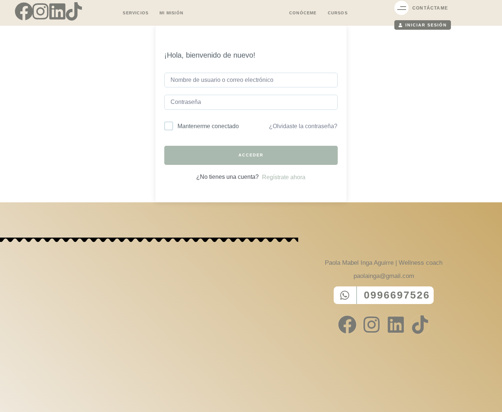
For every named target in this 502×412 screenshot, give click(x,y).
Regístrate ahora (283, 177)
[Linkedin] (57, 11)
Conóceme (303, 13)
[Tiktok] (74, 11)
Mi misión (171, 13)
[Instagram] (40, 11)
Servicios (135, 13)
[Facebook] (24, 11)
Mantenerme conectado (208, 126)
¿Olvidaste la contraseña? (303, 126)
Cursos (338, 13)
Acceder (251, 155)
